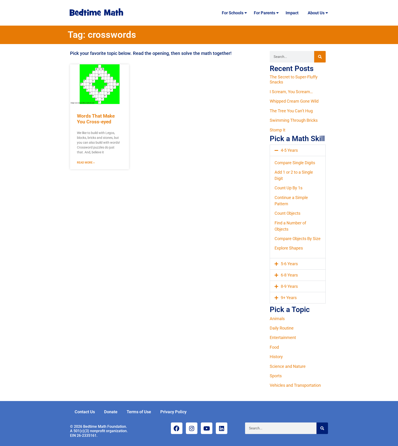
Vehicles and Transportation (295, 385)
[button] (297, 150)
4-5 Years (289, 150)
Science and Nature (288, 366)
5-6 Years (289, 263)
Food (274, 347)
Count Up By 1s (288, 187)
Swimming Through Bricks (294, 120)
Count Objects (287, 213)
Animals (277, 318)
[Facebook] (176, 428)
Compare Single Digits (295, 162)
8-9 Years (289, 286)
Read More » (86, 162)
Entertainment (283, 337)
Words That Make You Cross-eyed (96, 119)
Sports (276, 375)
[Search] (320, 56)
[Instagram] (191, 428)
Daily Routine (282, 328)
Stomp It (277, 130)
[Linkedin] (221, 428)
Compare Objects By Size (298, 238)
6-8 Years (289, 275)
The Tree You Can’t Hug (291, 110)
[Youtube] (206, 428)
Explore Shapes (289, 248)
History (276, 356)
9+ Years (289, 297)
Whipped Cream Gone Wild (294, 101)
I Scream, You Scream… (291, 91)
